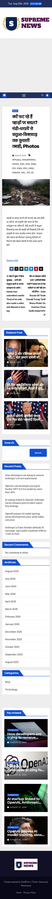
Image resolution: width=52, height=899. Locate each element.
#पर (14, 168)
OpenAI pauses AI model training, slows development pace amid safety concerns (24, 516)
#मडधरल (16, 172)
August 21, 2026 (18, 807)
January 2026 (12, 624)
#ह (32, 172)
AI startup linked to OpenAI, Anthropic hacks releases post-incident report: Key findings (24, 503)
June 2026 (10, 586)
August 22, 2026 (18, 775)
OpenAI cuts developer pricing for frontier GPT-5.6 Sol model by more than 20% (23, 489)
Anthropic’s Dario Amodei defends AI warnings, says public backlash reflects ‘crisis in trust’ (25, 530)
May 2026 (10, 594)
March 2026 (11, 609)
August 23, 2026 (18, 742)
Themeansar (26, 886)
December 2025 (13, 632)
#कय (22, 164)
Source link (12, 260)
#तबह (33, 164)
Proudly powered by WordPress (17, 882)
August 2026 (11, 571)
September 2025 (14, 654)
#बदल (31, 168)
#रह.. (23, 172)
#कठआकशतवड (28, 160)
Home (18, 893)
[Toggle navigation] (24, 95)
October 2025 (12, 647)
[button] (42, 95)
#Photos (16, 160)
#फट (25, 168)
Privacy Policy (30, 893)
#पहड (19, 168)
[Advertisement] (26, 65)
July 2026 (10, 579)
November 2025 (13, 639)
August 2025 (11, 662)
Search (9, 442)
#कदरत (15, 164)
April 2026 (10, 601)
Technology (11, 689)
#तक (27, 164)
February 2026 (13, 616)
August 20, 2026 (18, 840)
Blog (15, 111)
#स (28, 172)
